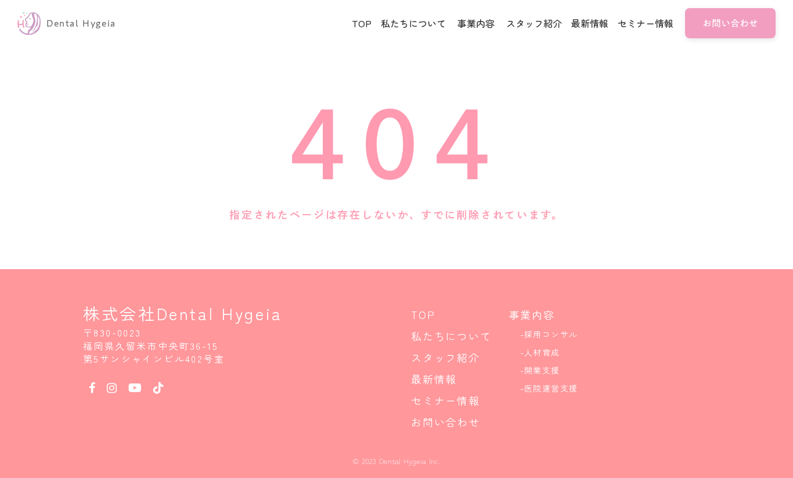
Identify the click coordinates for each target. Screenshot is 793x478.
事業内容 (532, 314)
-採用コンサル (549, 334)
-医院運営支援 (549, 388)
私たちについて (451, 335)
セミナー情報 (445, 400)
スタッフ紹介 (445, 357)
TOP (423, 314)
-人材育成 (540, 352)
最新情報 (434, 378)
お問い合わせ (445, 421)
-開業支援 (540, 370)
